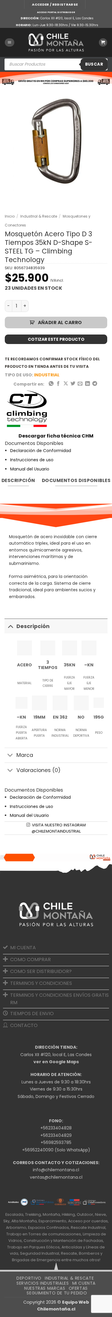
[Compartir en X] (65, 383)
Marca (24, 755)
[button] (54, 4)
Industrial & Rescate (38, 216)
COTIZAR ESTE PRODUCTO (56, 339)
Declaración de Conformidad (40, 451)
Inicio (10, 216)
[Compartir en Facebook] (58, 383)
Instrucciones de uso (31, 460)
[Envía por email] (80, 383)
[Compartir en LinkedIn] (87, 383)
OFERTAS (78, 1288)
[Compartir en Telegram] (94, 383)
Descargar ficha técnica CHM (56, 435)
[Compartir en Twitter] (72, 383)
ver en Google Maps (56, 1062)
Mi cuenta (84, 1283)
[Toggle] (10, 626)
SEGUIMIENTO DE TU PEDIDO (57, 1293)
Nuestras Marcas (44, 1288)
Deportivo (29, 1278)
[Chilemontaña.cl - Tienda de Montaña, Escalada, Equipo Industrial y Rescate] (56, 42)
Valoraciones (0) (38, 770)
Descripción (33, 626)
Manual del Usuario (29, 469)
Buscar (94, 64)
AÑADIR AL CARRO (60, 322)
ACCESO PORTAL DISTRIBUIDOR (56, 12)
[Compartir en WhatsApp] (50, 383)
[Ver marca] (27, 409)
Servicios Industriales (42, 1283)
